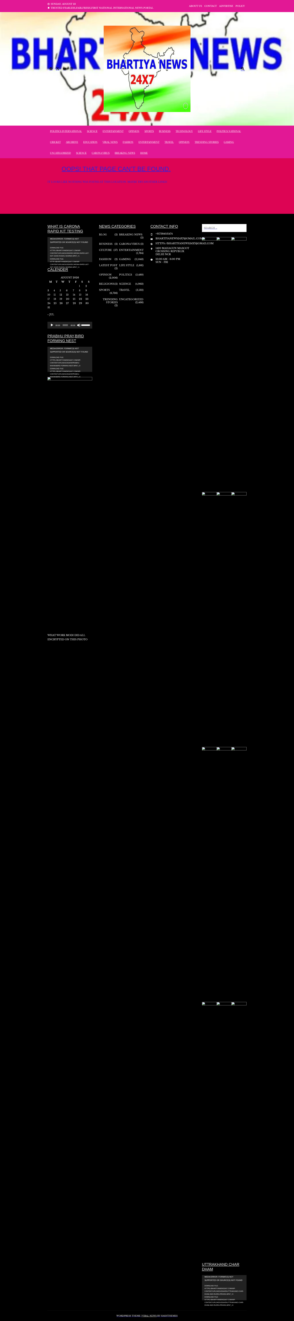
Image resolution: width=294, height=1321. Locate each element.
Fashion (128, 142)
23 (86, 299)
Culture (105, 250)
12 (61, 294)
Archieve (72, 142)
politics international (66, 131)
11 (55, 294)
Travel (169, 142)
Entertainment (113, 131)
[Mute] (78, 325)
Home (144, 153)
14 (74, 294)
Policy (240, 6)
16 (86, 294)
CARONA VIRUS (101, 153)
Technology (184, 131)
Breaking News (125, 153)
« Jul (50, 314)
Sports (149, 131)
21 (74, 299)
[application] (69, 249)
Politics (125, 274)
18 (55, 299)
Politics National (229, 131)
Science (92, 131)
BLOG (103, 234)
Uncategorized (60, 153)
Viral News (110, 142)
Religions (106, 283)
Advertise (226, 6)
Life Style (204, 131)
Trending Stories (207, 142)
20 (67, 299)
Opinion (134, 131)
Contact (210, 6)
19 (61, 299)
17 (48, 299)
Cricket (55, 142)
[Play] (52, 325)
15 (80, 294)
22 (80, 299)
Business (164, 131)
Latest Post (108, 265)
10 (48, 294)
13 (67, 294)
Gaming (229, 142)
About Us (195, 6)
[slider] (86, 325)
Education (90, 142)
